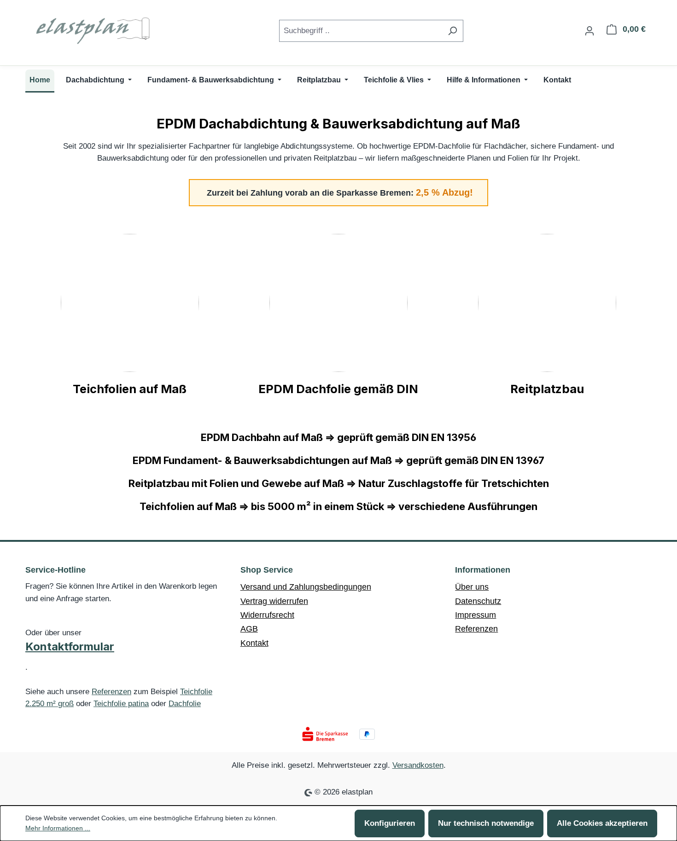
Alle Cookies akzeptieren (602, 823)
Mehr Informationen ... (57, 828)
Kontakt (254, 643)
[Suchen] (452, 31)
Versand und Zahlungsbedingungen (305, 587)
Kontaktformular (69, 646)
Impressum (475, 615)
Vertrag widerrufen (274, 601)
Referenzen (111, 691)
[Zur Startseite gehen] (94, 29)
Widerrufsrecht (267, 615)
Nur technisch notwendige (486, 823)
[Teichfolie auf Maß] (130, 303)
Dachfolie (185, 703)
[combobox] (360, 31)
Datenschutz (478, 601)
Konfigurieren (389, 823)
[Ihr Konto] (589, 31)
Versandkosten (418, 765)
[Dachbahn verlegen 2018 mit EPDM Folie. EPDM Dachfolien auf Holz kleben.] (338, 303)
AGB (249, 628)
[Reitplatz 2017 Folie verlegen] (547, 303)
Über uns (472, 587)
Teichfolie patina (121, 703)
